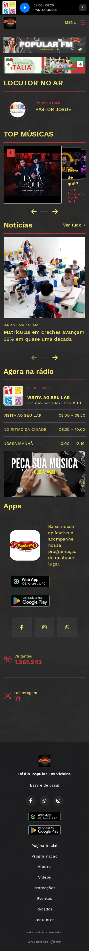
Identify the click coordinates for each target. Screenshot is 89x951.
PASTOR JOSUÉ (67, 403)
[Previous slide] (34, 358)
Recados (44, 909)
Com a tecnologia (37, 941)
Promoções (44, 887)
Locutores (44, 919)
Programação (44, 856)
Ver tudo (72, 225)
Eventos (44, 898)
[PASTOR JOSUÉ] (17, 109)
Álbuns (44, 866)
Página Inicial (44, 845)
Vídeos (44, 877)
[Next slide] (55, 358)
